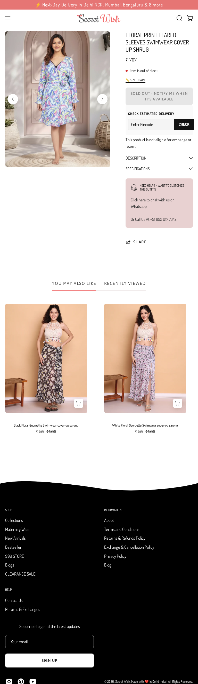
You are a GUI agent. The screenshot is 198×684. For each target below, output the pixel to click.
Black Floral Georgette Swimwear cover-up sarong (46, 425)
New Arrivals (15, 538)
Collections (14, 520)
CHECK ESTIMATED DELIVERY (151, 114)
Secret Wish (122, 681)
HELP (8, 590)
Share (139, 241)
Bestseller (13, 547)
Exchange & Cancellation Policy (129, 547)
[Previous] (13, 99)
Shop (8, 510)
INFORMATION (112, 510)
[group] (99, 5)
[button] (179, 18)
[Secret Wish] (99, 18)
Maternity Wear (17, 529)
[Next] (102, 99)
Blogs (9, 565)
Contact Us (14, 600)
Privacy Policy (115, 556)
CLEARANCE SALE (20, 574)
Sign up (49, 660)
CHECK (184, 124)
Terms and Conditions (121, 529)
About (109, 520)
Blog (107, 565)
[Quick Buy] (78, 403)
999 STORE (14, 556)
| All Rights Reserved (179, 681)
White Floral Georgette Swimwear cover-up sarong (145, 425)
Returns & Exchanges (22, 609)
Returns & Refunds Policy (124, 538)
